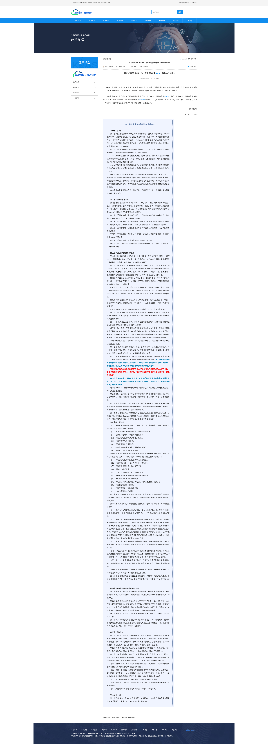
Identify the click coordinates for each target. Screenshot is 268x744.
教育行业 (84, 87)
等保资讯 (120, 21)
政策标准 (134, 21)
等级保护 (145, 67)
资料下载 (154, 730)
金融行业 (84, 98)
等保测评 (106, 21)
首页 (189, 59)
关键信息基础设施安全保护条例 (117, 717)
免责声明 (175, 730)
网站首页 (78, 21)
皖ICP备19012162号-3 (129, 733)
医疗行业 (84, 93)
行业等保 (148, 21)
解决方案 (176, 21)
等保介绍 (92, 21)
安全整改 (190, 21)
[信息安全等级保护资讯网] (89, 12)
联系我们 (165, 730)
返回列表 (193, 67)
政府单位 (84, 82)
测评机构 (162, 21)
